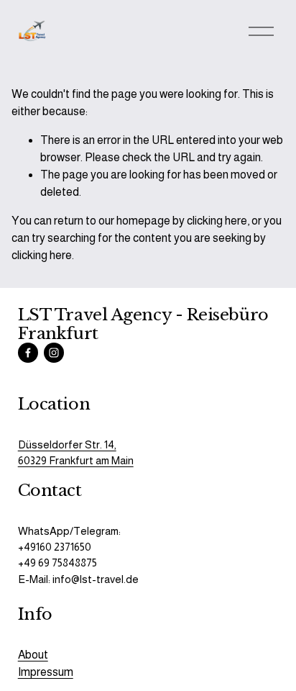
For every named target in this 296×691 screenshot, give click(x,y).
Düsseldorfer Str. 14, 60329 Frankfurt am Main (76, 452)
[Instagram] (54, 353)
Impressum (45, 672)
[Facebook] (28, 353)
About (33, 655)
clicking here (217, 220)
